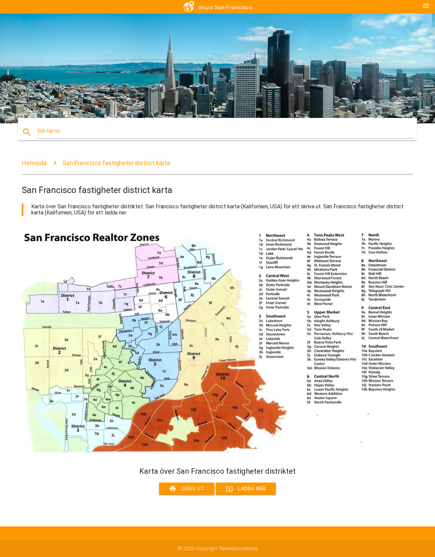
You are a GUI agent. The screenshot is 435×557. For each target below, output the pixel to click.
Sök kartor (48, 131)
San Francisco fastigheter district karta (116, 163)
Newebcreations (239, 548)
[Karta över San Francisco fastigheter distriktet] (217, 454)
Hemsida (34, 163)
